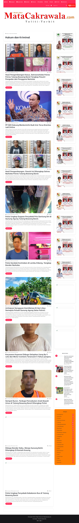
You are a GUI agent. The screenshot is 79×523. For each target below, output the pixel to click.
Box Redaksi (35, 518)
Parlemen (34, 1)
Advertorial (64, 1)
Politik (46, 1)
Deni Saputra (8, 72)
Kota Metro (59, 442)
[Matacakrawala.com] (39, 17)
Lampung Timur (60, 434)
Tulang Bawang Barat (61, 424)
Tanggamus (59, 436)
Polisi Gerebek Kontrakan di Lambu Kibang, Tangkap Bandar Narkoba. (28, 263)
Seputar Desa (20, 1)
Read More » (8, 87)
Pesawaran (59, 440)
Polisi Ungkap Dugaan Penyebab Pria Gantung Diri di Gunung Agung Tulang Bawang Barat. (28, 217)
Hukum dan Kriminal (61, 420)
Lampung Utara (60, 444)
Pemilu (58, 448)
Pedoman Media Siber (42, 518)
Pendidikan (40, 1)
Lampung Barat (60, 446)
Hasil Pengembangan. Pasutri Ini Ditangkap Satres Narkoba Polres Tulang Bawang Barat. (27, 172)
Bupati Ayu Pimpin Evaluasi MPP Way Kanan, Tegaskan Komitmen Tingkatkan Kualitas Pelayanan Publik (68, 370)
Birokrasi (58, 452)
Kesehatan (27, 1)
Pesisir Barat (59, 430)
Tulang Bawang (60, 426)
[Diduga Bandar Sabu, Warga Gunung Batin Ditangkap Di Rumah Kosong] (28, 430)
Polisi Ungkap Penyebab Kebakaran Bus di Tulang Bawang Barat (27, 494)
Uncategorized (60, 414)
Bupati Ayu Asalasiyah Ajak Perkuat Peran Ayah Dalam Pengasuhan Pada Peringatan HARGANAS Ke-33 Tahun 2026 (68, 359)
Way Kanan (59, 428)
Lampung (12, 1)
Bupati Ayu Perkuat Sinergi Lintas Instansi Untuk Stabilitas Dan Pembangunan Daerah (68, 401)
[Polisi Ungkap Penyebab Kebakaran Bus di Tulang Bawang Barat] (28, 476)
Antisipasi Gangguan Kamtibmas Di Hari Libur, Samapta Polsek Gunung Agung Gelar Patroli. (25, 309)
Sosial (51, 1)
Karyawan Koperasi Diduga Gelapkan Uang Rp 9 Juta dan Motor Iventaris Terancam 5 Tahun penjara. (28, 355)
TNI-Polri (57, 1)
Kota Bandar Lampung (61, 432)
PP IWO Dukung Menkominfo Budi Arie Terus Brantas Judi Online (28, 125)
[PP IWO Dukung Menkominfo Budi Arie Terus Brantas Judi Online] (28, 106)
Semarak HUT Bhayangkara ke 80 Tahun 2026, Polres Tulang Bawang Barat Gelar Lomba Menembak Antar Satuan (68, 392)
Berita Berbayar (60, 450)
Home (6, 1)
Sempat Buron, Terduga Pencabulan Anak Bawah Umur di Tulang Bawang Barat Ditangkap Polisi (27, 401)
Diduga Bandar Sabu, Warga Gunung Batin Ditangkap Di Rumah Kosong (24, 448)
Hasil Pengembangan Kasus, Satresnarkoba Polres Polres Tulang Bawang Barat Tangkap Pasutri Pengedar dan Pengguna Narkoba (27, 76)
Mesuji (58, 438)
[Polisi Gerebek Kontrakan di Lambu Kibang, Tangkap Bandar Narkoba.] (28, 246)
